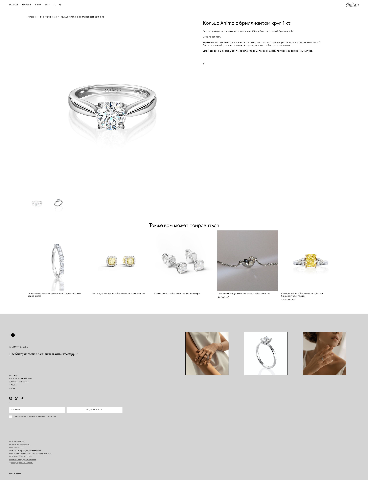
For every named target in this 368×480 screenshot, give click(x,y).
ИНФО (38, 5)
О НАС (12, 388)
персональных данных (47, 416)
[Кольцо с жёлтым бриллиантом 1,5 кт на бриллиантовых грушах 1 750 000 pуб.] (311, 260)
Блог (47, 5)
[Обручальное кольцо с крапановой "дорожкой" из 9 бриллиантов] (57, 260)
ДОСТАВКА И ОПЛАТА (19, 382)
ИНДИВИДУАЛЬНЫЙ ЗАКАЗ (21, 378)
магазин (31, 16)
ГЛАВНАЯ (13, 5)
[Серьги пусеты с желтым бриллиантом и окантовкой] (120, 260)
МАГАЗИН (26, 5)
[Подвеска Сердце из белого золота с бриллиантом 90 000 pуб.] (247, 260)
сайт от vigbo (15, 473)
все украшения (48, 16)
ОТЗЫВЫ (13, 385)
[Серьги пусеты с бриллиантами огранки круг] (184, 260)
